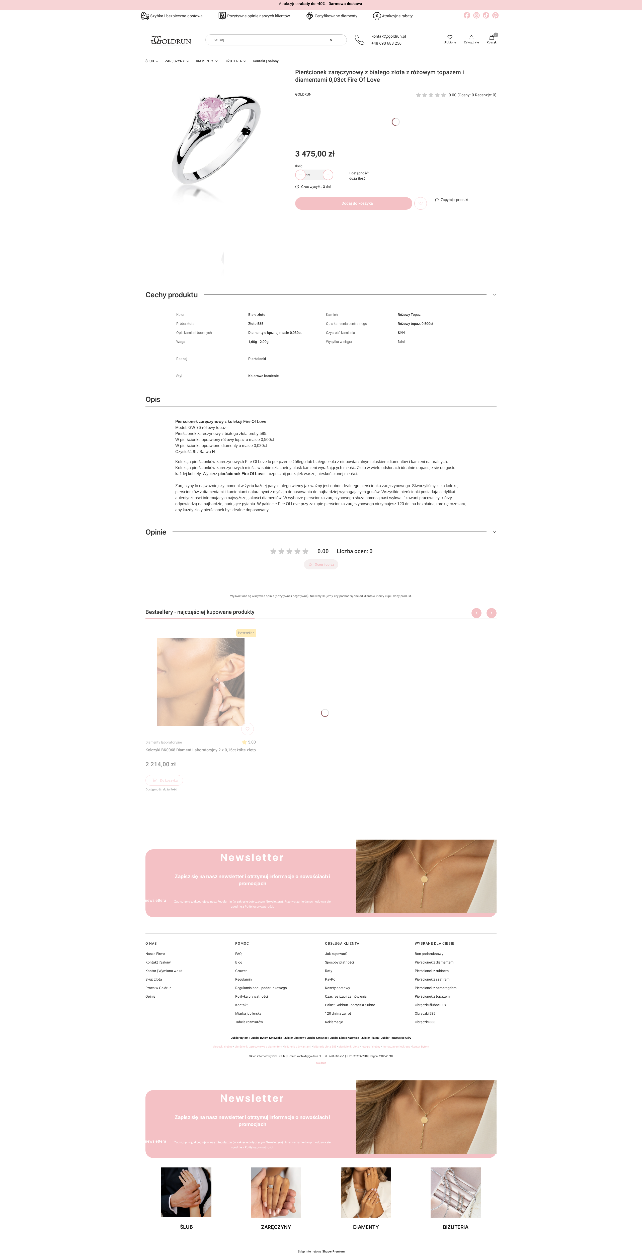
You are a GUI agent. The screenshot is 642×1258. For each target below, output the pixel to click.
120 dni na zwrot (338, 1013)
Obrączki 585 (425, 1013)
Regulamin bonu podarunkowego (261, 988)
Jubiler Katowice (317, 1038)
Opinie (150, 996)
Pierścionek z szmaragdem (435, 988)
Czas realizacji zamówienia (346, 996)
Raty (328, 971)
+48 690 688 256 (386, 43)
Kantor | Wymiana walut (164, 971)
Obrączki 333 (425, 1022)
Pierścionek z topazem (432, 996)
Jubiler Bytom (240, 1038)
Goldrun (321, 1063)
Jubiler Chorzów (294, 1038)
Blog (238, 962)
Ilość (298, 166)
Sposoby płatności (339, 962)
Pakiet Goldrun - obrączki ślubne (350, 1005)
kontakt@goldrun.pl (388, 36)
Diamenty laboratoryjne (163, 742)
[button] (341, 40)
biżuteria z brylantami (297, 1046)
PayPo (330, 979)
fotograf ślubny (370, 1046)
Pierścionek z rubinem (432, 971)
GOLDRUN (303, 94)
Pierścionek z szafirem (432, 979)
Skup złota (153, 979)
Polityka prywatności (251, 996)
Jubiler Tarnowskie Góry (396, 1038)
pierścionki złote (349, 1046)
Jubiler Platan (370, 1038)
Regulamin (224, 901)
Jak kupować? (336, 954)
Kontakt (241, 1005)
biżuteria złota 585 (325, 1046)
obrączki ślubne (222, 1046)
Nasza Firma (155, 954)
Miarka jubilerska (248, 1013)
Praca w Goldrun (158, 988)
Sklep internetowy (321, 1251)
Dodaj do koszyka (357, 203)
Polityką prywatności (259, 906)
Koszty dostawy (337, 988)
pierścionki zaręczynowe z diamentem (258, 1046)
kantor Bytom (420, 1046)
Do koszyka (169, 780)
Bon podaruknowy (429, 954)
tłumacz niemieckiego (396, 1046)
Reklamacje (334, 1022)
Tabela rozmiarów (249, 1022)
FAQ (238, 954)
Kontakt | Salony (158, 962)
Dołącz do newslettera (146, 900)
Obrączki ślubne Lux (430, 1005)
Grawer (241, 971)
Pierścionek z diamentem (434, 962)
